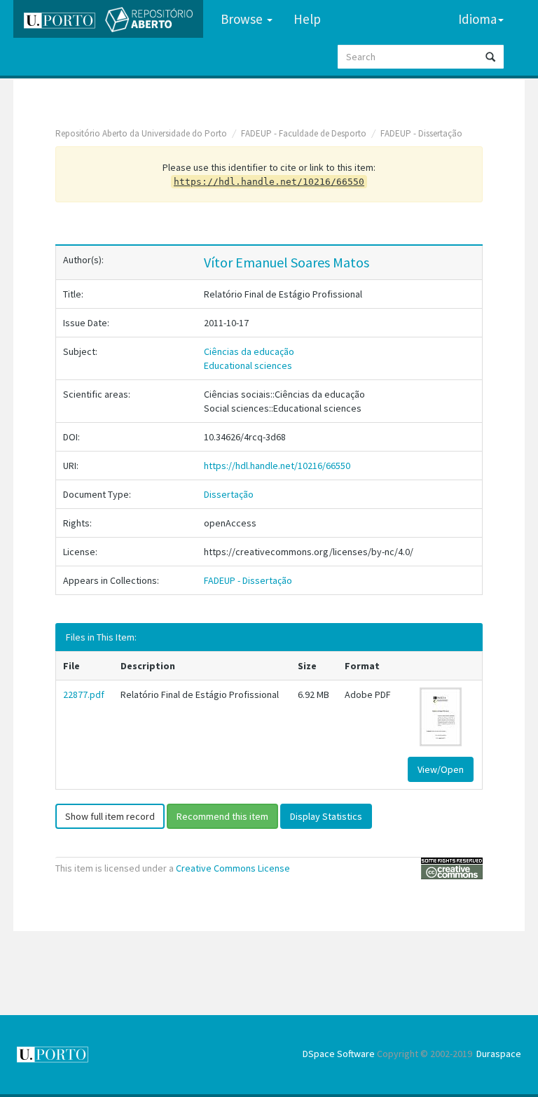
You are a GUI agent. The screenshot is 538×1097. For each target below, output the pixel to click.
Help (307, 19)
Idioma (477, 19)
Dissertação (229, 494)
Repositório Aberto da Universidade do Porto (141, 133)
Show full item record (110, 816)
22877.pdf (83, 694)
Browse (243, 19)
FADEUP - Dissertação (421, 133)
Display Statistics (326, 816)
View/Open (441, 769)
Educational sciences (248, 365)
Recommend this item (222, 816)
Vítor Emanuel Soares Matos (286, 262)
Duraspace (498, 1053)
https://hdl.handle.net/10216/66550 (277, 465)
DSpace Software (339, 1053)
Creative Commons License (233, 868)
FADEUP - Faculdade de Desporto (303, 133)
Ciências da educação (249, 351)
